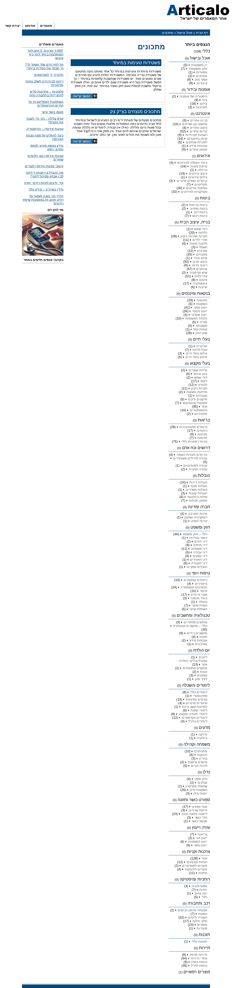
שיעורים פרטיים (196, 703)
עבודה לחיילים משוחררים (190, 458)
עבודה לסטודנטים (195, 465)
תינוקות (202, 755)
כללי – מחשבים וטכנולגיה (190, 626)
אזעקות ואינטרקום (195, 403)
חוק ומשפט (200, 527)
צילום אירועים (197, 177)
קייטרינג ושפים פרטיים (192, 181)
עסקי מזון (201, 79)
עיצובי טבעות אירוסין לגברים (44, 166)
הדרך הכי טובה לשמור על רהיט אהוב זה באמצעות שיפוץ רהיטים (43, 199)
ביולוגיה (202, 738)
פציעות (202, 434)
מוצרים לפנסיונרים (194, 865)
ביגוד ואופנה (199, 598)
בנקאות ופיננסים (195, 293)
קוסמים (202, 675)
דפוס (204, 381)
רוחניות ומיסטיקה (195, 879)
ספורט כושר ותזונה (194, 799)
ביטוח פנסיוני (198, 208)
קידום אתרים (198, 131)
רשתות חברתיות (196, 135)
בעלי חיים (201, 339)
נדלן (206, 772)
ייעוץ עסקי (200, 307)
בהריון (203, 758)
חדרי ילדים (200, 240)
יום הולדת (201, 650)
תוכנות (204, 934)
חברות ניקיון (199, 388)
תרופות (202, 438)
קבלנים (202, 782)
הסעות (202, 914)
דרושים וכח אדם (196, 448)
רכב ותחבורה (199, 903)
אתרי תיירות (199, 958)
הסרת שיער (199, 605)
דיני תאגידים (198, 559)
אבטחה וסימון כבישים (192, 910)
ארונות (202, 287)
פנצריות (202, 928)
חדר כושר (201, 817)
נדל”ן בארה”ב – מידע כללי (46, 189)
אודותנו (30, 25)
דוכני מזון (201, 679)
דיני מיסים (200, 545)
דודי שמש (200, 229)
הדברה (202, 384)
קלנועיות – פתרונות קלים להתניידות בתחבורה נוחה (46, 93)
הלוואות (202, 300)
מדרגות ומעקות (196, 392)
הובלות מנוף (199, 486)
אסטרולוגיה (199, 886)
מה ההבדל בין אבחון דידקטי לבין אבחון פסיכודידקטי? (44, 174)
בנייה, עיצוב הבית (195, 222)
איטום (203, 280)
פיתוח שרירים (198, 810)
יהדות (203, 889)
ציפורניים (201, 583)
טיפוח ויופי (201, 573)
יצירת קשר (12, 25)
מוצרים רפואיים (197, 972)
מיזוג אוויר (200, 258)
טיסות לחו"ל (199, 965)
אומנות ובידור (198, 89)
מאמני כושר (199, 821)
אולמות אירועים (196, 188)
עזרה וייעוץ (201, 827)
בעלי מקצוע (200, 363)
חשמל (203, 247)
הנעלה (203, 602)
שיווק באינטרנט (197, 138)
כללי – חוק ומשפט (195, 534)
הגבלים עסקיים (197, 567)
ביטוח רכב (200, 212)
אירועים (203, 156)
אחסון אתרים (198, 149)
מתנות (202, 873)
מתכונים (201, 76)
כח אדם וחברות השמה (192, 454)
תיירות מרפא (198, 954)
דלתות (202, 232)
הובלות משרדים (196, 489)
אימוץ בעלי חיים (196, 357)
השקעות (201, 304)
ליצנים (203, 657)
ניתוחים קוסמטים (195, 580)
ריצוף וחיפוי (199, 265)
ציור (204, 100)
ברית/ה (202, 170)
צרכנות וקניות (198, 851)
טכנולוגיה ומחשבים (193, 615)
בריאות (204, 420)
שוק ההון (201, 333)
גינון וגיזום (200, 374)
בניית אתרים (198, 120)
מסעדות (201, 72)
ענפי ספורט (199, 806)
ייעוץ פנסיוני (199, 315)
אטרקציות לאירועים (194, 191)
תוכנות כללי (199, 941)
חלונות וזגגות (198, 243)
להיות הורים (199, 766)
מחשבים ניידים (197, 633)
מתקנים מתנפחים (195, 668)
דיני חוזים (200, 541)
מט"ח (203, 322)
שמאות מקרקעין (196, 786)
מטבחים (201, 254)
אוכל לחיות (200, 350)
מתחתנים (200, 751)
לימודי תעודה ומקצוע (193, 714)
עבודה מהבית (198, 469)
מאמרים (46, 25)
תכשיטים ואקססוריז (194, 587)
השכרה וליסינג (197, 917)
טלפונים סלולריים (195, 622)
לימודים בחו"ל (197, 721)
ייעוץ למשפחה (197, 841)
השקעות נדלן (198, 790)
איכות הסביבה (197, 513)
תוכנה (203, 637)
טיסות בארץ (199, 962)
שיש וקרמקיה (198, 272)
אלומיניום (200, 414)
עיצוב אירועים (198, 173)
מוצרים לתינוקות (196, 869)
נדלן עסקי (200, 779)
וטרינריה (201, 346)
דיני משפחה (199, 548)
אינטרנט (203, 113)
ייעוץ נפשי (200, 845)
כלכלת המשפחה (196, 318)
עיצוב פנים (200, 261)
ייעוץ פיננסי (199, 311)
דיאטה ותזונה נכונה (194, 814)
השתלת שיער (198, 609)
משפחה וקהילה (197, 744)
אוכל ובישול (184, 33)
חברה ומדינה (199, 507)
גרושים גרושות (197, 762)
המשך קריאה (81, 96)
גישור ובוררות (198, 538)
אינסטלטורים (198, 410)
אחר (204, 406)
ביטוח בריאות (198, 205)
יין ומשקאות (199, 65)
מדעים (204, 727)
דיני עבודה (200, 552)
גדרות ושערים (198, 370)
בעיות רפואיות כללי (194, 441)
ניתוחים (202, 430)
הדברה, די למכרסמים (48, 75)
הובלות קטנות (198, 493)
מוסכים (202, 924)
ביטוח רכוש (199, 216)
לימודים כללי (198, 692)
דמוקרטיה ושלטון (195, 517)
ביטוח (205, 198)
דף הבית (202, 33)
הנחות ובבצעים (197, 862)
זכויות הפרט (199, 521)
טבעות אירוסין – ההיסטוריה (44, 129)
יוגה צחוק (201, 893)
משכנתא (201, 325)
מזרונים (202, 251)
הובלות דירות (198, 482)
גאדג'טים (201, 644)
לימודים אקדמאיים (194, 717)
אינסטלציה (200, 283)
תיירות (204, 948)
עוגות (203, 672)
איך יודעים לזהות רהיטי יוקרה (43, 183)
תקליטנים (200, 184)
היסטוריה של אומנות (193, 96)
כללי (206, 51)
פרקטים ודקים (197, 399)
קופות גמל (200, 329)
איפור (203, 591)
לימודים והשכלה (196, 685)
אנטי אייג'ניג (199, 594)
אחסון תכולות (198, 500)
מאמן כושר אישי (52, 112)
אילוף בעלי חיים (196, 353)
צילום (203, 103)
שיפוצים (201, 269)
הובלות (204, 475)
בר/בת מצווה (198, 166)
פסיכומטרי (200, 696)
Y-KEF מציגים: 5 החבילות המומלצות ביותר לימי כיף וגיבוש (45, 54)
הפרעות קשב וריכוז (194, 706)
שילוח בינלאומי (197, 497)
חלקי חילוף (200, 921)
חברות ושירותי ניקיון (194, 236)
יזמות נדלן (200, 793)
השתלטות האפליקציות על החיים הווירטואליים (46, 103)
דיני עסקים (200, 556)
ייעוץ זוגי (201, 838)
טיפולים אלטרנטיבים (193, 427)
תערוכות (201, 107)
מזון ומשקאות (198, 68)
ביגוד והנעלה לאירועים (192, 162)
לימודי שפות (199, 710)
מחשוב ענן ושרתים (194, 124)
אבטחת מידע (198, 146)
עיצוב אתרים (198, 127)
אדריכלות (201, 276)
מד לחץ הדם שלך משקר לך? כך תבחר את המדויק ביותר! (44, 66)
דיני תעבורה (199, 563)
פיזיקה (202, 734)
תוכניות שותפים (196, 142)
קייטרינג (202, 83)
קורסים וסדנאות (196, 699)
